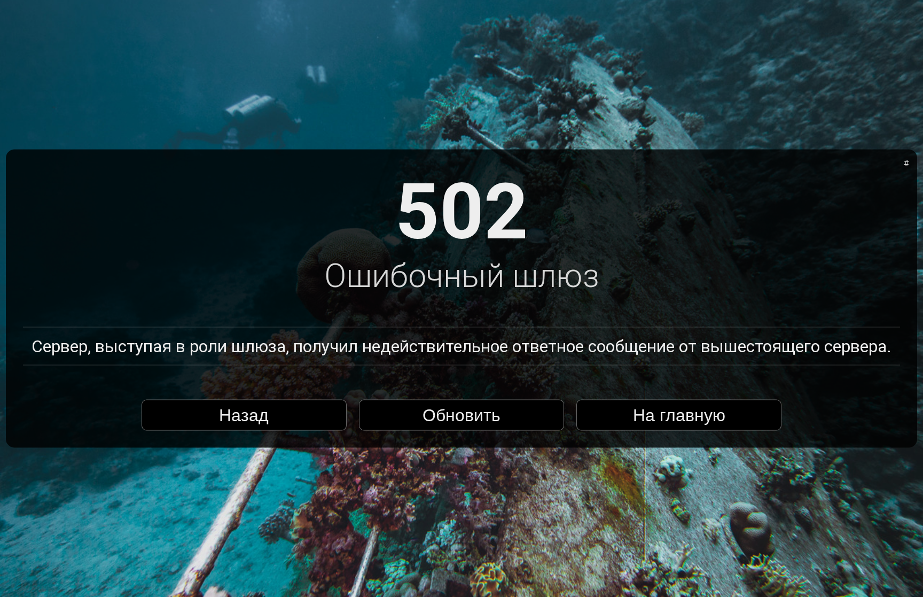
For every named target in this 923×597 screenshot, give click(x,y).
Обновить (461, 414)
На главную (679, 414)
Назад (244, 414)
